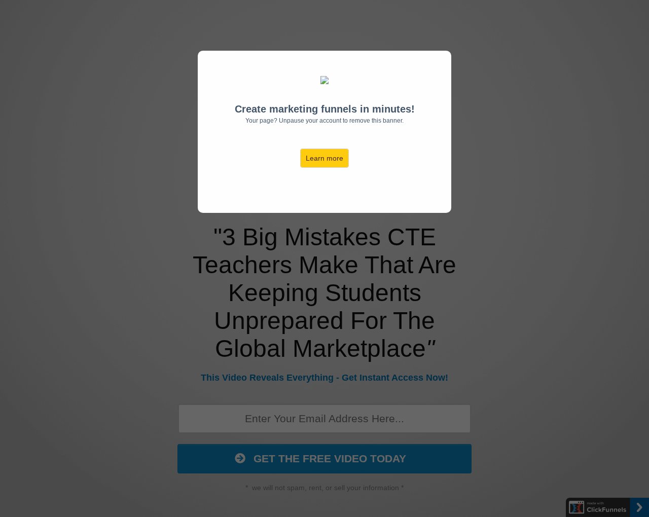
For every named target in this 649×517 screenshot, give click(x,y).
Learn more (324, 158)
